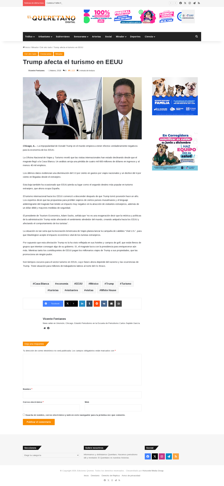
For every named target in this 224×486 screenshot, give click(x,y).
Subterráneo (63, 36)
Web (87, 402)
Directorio (95, 475)
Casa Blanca (41, 283)
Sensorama (80, 36)
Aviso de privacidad (131, 475)
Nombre (27, 389)
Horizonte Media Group (153, 471)
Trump (110, 283)
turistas (54, 290)
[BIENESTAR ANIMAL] (175, 114)
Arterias (96, 36)
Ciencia (149, 36)
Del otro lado (46, 47)
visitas (89, 290)
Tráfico (28, 36)
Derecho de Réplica (111, 475)
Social (108, 36)
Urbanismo (44, 36)
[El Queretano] (51, 19)
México (94, 283)
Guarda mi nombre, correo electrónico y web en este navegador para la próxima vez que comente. (75, 415)
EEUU (79, 283)
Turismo (126, 283)
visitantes (72, 290)
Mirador (120, 36)
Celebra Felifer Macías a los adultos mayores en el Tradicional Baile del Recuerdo (84, 3)
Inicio (27, 47)
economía (62, 283)
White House (108, 290)
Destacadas (46, 54)
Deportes (135, 36)
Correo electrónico (33, 402)
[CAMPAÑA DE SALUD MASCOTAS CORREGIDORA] (175, 170)
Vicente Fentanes (36, 71)
